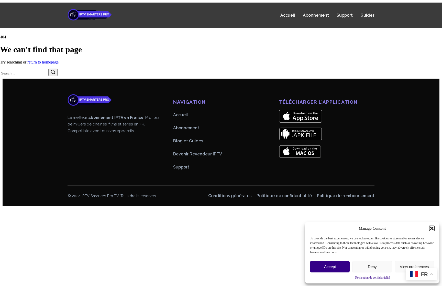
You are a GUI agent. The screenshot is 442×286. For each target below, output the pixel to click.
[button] (431, 228)
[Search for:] (24, 73)
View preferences (414, 266)
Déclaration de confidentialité (372, 277)
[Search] (53, 72)
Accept (330, 266)
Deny (372, 266)
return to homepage (43, 62)
